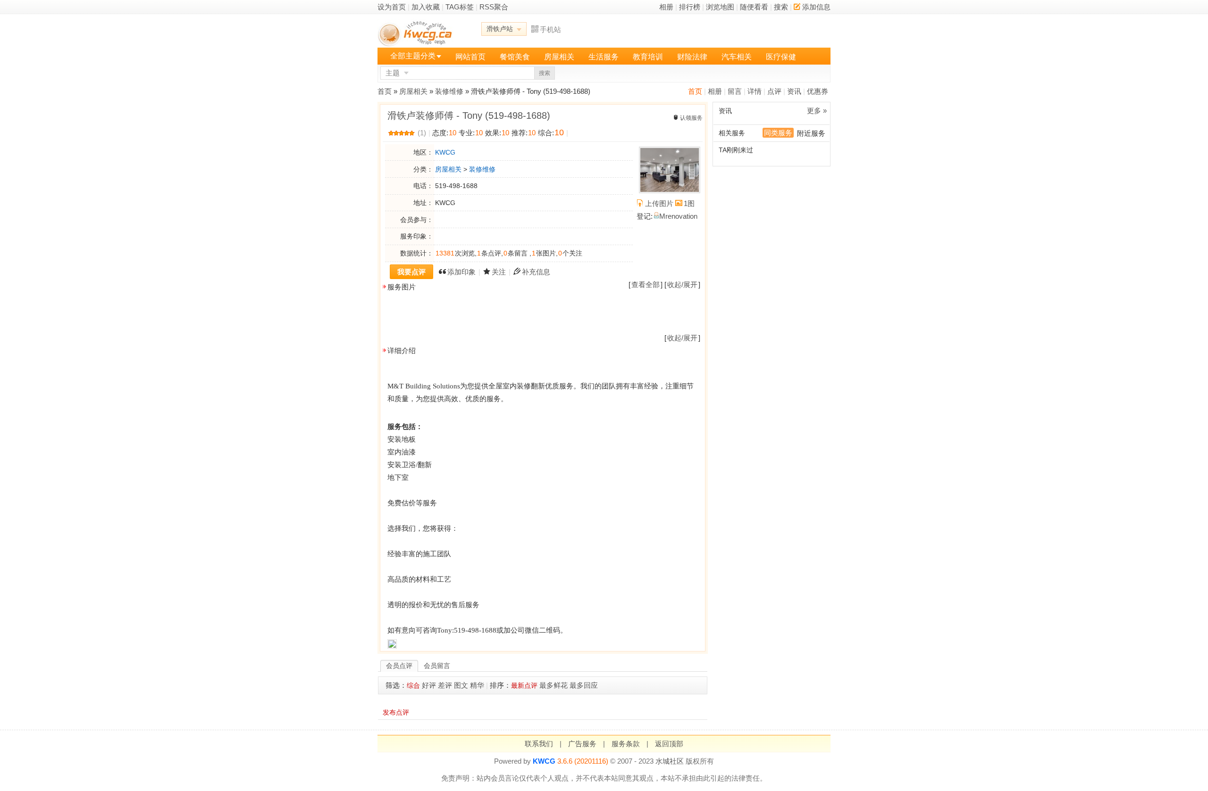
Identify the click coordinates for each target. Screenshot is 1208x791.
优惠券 (817, 91)
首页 (695, 91)
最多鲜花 (553, 685)
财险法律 (692, 57)
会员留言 (437, 665)
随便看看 (754, 7)
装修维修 (449, 91)
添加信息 (816, 7)
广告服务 (582, 744)
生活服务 (603, 57)
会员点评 (399, 665)
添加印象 (461, 272)
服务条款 (626, 744)
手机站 (550, 29)
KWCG (445, 152)
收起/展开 (682, 284)
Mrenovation (678, 216)
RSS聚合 (493, 7)
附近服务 (811, 133)
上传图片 (659, 203)
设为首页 (392, 7)
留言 (735, 91)
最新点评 (524, 685)
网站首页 (470, 57)
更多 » (817, 111)
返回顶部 (669, 744)
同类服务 (778, 133)
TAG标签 (459, 7)
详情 (754, 91)
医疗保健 (781, 57)
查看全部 (645, 284)
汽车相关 (736, 57)
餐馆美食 (515, 57)
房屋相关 (559, 57)
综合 (413, 685)
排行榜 (689, 7)
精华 (477, 685)
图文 (461, 685)
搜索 (781, 7)
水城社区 (669, 761)
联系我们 (539, 744)
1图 (689, 203)
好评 (429, 685)
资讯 (794, 91)
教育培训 (648, 57)
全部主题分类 (413, 56)
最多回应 (584, 685)
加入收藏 (425, 7)
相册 (666, 7)
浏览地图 (720, 7)
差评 (445, 685)
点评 (774, 91)
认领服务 (691, 118)
